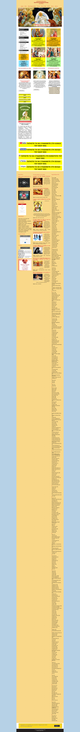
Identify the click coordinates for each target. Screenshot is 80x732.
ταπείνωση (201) (55, 664)
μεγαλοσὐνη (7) (54, 508)
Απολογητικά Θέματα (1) (56, 231)
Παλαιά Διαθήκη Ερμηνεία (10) (56, 578)
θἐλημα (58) (54, 396)
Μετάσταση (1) (54, 517)
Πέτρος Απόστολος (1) (56, 601)
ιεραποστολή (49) (55, 421)
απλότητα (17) (54, 228)
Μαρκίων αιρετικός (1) (56, 505)
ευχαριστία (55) (54, 371)
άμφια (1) (53, 211)
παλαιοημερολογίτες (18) (56, 580)
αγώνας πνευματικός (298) (56, 195)
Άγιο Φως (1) (54, 188)
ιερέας (45, 229)
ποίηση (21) (54, 610)
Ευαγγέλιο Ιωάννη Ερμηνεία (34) (55, 361)
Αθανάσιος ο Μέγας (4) (56, 199)
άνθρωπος (29, 223)
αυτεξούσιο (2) (54, 242)
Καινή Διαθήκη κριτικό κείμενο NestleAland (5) (56, 454)
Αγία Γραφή (25, 218)
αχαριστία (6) (54, 247)
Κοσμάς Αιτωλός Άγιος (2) (56, 477)
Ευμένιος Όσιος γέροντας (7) (56, 368)
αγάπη (19, 224)
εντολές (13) (54, 338)
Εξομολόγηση (48, 255)
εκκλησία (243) (54, 325)
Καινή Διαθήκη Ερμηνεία (38, 197)
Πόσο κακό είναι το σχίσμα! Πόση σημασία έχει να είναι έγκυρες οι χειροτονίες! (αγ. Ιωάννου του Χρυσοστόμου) (41, 259)
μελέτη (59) (54, 511)
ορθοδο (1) (54, 566)
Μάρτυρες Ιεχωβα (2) (55, 507)
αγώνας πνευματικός (22, 225)
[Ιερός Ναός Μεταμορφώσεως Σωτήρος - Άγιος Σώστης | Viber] (20, 156)
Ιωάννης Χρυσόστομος (22, 221)
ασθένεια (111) (54, 236)
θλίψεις (22, 229)
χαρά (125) (54, 702)
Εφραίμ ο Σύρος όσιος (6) (56, 377)
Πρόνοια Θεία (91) (55, 620)
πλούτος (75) (54, 604)
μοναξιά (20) (54, 527)
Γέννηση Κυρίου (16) (55, 271)
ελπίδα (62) (54, 336)
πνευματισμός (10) (55, 609)
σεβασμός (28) (54, 635)
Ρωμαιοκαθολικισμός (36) (56, 630)
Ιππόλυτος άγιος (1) (55, 432)
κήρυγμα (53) (54, 465)
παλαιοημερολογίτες (41, 269)
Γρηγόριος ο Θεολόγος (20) (56, 287)
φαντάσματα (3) (54, 688)
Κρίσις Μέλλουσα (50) (55, 481)
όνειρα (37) (54, 561)
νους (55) (53, 553)
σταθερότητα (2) (54, 643)
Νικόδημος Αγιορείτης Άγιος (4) (56, 546)
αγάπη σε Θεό (23, 224)
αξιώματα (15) (54, 222)
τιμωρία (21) (54, 670)
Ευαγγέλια (44, 197)
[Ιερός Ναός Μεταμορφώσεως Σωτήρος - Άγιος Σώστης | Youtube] (23, 143)
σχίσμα (46, 269)
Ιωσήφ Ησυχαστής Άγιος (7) (57, 449)
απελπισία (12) (54, 224)
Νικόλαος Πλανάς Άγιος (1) (56, 551)
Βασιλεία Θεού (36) (55, 256)
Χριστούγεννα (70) (55, 712)
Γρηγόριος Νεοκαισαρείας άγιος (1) (56, 284)
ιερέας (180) (54, 422)
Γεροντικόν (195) (55, 272)
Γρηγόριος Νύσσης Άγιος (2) (56, 286)
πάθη (28, 229)
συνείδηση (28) (54, 654)
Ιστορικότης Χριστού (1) (56, 440)
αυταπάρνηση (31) (55, 241)
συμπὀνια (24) (54, 652)
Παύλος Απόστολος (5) (56, 596)
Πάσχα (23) (54, 590)
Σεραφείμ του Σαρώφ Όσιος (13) (57, 637)
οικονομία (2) (54, 555)
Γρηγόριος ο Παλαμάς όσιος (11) (57, 289)
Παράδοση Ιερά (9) (55, 587)
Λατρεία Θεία (45, 230)
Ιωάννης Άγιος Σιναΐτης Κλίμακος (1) (56, 442)
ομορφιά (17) (54, 559)
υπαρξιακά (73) (54, 680)
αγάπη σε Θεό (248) (55, 180)
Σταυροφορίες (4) (55, 645)
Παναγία (25, 222)
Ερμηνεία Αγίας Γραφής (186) (56, 354)
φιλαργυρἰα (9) (54, 689)
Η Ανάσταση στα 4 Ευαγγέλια (54, 93)
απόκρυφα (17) (54, 230)
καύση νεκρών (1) (55, 463)
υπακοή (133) (54, 677)
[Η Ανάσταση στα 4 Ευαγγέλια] (54, 78)
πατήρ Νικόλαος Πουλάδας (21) (56, 592)
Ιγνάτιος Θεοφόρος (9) (56, 418)
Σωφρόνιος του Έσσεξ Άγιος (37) (56, 660)
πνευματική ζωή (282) (55, 607)
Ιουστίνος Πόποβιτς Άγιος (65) (56, 430)
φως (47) (53, 698)
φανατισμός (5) (54, 685)
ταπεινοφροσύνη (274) (56, 663)
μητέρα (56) (54, 520)
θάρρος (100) (54, 389)
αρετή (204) (54, 234)
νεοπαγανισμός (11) (55, 540)
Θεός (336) (54, 403)
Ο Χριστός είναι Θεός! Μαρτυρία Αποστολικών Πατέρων (25, 81)
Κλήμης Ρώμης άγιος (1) (56, 469)
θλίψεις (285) (54, 408)
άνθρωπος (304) (55, 218)
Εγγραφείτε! (56, 725)
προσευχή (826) (54, 622)
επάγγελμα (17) (54, 347)
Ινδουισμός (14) (54, 425)
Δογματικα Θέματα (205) (56, 313)
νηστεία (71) (54, 541)
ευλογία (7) (54, 366)
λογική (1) (53, 489)
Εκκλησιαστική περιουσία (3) (56, 328)
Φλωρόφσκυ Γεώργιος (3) (56, 694)
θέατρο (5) (53, 391)
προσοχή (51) (54, 623)
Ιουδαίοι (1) (54, 426)
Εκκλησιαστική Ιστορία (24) (56, 326)
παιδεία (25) (54, 573)
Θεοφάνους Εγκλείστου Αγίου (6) (56, 406)
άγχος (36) (53, 193)
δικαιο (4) (53, 306)
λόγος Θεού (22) (54, 491)
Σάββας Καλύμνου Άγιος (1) (57, 632)
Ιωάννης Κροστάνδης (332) (56, 446)
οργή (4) (53, 565)
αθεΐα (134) (54, 200)
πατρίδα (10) (54, 593)
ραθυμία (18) (54, 629)
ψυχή (25, 231)
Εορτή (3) (53, 346)
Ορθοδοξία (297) (55, 567)
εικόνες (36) (54, 321)
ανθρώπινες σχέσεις (25, 227)
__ (20, 236)
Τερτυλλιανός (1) (55, 667)
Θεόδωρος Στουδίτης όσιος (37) (56, 400)
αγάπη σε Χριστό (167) (56, 181)
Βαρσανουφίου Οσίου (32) (56, 255)
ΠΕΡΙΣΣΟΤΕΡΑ (21, 90)
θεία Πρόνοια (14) (55, 395)
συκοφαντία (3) (54, 649)
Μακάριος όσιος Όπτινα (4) (56, 499)
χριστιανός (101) (55, 710)
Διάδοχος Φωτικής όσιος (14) (56, 300)
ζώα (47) (53, 381)
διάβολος (19, 228)
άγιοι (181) (53, 189)
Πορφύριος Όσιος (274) (56, 615)
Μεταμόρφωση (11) (55, 514)
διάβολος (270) (54, 298)
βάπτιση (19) (54, 251)
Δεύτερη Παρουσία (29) (56, 295)
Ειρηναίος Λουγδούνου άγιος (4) (56, 323)
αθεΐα (36, 186)
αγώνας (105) (54, 194)
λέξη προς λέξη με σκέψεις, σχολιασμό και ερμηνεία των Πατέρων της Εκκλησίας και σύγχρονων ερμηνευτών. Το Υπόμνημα (38, 42)
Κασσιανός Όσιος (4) (55, 458)
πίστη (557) (54, 602)
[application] (24, 182)
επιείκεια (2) (54, 348)
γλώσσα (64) (54, 278)
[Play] (18, 186)
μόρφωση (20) (54, 531)
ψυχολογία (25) (54, 720)
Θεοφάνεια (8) (54, 404)
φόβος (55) (54, 695)
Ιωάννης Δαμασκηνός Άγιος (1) (56, 444)
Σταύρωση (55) (54, 646)
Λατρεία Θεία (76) (55, 486)
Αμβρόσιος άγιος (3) (55, 210)
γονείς (34, 243)
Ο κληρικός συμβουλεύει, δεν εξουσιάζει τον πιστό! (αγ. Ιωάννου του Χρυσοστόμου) (41, 246)
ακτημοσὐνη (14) (55, 206)
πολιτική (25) (54, 613)
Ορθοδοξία (29, 221)
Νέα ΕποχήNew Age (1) (56, 536)
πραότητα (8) (54, 616)
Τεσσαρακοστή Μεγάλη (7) (56, 668)
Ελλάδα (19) (54, 334)
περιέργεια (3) (54, 599)
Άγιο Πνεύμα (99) (55, 187)
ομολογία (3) (54, 558)
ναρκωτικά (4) (54, 535)
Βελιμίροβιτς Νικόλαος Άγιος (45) (56, 259)
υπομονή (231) (54, 683)
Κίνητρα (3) (54, 466)
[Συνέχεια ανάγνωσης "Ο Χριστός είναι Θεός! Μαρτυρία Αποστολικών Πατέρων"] (38, 182)
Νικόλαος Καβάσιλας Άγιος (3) (56, 550)
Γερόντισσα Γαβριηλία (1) (56, 273)
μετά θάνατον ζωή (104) (56, 513)
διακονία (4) (54, 303)
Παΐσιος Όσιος (20, 222)
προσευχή (26, 230)
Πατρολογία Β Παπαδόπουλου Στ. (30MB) (24, 101)
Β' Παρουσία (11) (55, 250)
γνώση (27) (54, 279)
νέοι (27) (53, 539)
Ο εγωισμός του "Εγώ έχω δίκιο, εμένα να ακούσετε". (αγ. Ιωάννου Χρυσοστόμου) (41, 233)
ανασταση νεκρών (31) (56, 216)
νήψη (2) (53, 542)
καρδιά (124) (54, 457)
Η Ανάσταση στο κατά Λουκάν (54, 90)
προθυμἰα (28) (54, 617)
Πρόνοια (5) (54, 619)
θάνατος (30, 228)
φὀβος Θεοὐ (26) (55, 696)
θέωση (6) (53, 407)
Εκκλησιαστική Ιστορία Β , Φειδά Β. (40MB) (24, 97)
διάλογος (37, 256)
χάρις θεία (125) (54, 704)
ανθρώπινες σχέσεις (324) (56, 217)
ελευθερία (34, 256)
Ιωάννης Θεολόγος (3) (56, 445)
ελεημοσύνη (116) (55, 332)
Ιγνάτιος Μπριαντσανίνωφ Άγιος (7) (56, 420)
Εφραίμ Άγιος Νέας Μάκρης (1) (56, 373)
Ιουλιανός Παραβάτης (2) (56, 427)
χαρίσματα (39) (54, 705)
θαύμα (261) (54, 390)
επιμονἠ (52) (54, 350)
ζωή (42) (53, 382)
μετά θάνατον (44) (55, 512)
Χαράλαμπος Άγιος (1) (56, 703)
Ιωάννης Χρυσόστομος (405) (56, 448)
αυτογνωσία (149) (55, 243)
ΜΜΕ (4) (53, 525)
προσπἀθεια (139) (55, 625)
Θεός (28, 218)
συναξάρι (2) (54, 653)
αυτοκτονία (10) (54, 246)
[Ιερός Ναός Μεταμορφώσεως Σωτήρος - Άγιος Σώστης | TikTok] (23, 161)
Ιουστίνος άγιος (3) (55, 428)
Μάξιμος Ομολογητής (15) (56, 502)
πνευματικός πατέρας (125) (56, 608)
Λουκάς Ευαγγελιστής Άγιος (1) (56, 493)
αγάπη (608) (54, 177)
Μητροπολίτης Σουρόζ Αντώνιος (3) (56, 522)
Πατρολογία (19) (55, 595)
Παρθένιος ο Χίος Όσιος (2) (56, 589)
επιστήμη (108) (54, 351)
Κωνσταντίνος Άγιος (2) (56, 484)
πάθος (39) (54, 572)
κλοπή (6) (53, 471)
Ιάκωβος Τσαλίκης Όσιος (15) (56, 416)
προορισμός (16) (55, 621)
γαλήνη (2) (54, 267)
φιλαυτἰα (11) (54, 690)
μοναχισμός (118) (55, 528)
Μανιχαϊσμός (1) (55, 501)
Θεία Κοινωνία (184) (55, 392)
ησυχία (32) (54, 385)
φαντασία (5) (54, 686)
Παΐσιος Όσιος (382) (55, 575)
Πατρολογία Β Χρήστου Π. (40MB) (24, 99)
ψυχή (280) (54, 719)
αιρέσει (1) (54, 201)
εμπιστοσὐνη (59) (55, 337)
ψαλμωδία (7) (54, 715)
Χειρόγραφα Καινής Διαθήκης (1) (55, 707)
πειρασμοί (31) (54, 597)
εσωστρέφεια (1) (55, 358)
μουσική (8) (54, 532)
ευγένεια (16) (54, 363)
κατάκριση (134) (54, 459)
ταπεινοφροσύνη (21, 231)
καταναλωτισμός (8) (55, 460)
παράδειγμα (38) (55, 584)
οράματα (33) (54, 564)
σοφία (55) (53, 640)
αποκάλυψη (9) (54, 229)
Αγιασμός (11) (54, 186)
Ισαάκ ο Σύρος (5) (55, 433)
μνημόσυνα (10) (54, 526)
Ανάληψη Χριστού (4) (55, 213)
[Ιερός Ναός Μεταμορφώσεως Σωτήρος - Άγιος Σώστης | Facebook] (23, 150)
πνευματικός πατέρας (36, 230)
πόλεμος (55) (54, 611)
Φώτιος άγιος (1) (55, 700)
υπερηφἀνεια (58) (55, 681)
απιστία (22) (54, 225)
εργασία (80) (54, 352)
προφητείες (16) (54, 627)
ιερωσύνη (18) (54, 424)
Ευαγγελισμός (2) (55, 362)
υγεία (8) (53, 675)
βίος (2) (53, 264)
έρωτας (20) (54, 355)
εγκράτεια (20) (54, 318)
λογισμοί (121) (54, 490)
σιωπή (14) (54, 639)
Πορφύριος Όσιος (21, 223)
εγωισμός (23, 228)
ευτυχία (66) (54, 370)
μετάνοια (25, 229)
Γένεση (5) (53, 270)
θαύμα (19, 229)
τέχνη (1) (53, 669)
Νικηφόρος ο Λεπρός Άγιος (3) (56, 544)
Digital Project (41, 730)
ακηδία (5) (53, 205)
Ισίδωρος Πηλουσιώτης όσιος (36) (56, 435)
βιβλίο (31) (54, 262)
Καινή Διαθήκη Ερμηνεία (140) (56, 452)
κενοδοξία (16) (54, 464)
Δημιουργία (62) (54, 297)
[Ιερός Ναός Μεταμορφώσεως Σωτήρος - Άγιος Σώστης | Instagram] (23, 167)
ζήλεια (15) (54, 380)
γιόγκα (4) (53, 277)
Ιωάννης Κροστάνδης (22, 219)
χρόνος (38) (54, 713)
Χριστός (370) (54, 711)
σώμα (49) (53, 657)
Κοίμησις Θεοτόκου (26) (56, 472)
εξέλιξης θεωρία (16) (55, 340)
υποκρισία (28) (54, 682)
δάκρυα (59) (54, 292)
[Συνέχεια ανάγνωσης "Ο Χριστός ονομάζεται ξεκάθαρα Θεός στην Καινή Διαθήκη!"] (38, 207)
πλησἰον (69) (54, 603)
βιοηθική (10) (54, 263)
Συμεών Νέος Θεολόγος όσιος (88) (56, 651)
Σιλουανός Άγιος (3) (55, 638)
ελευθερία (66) (54, 333)
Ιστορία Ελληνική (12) (55, 437)
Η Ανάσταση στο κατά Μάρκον (54, 89)
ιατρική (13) (54, 417)
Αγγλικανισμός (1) (55, 183)
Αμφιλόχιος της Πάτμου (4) (56, 212)
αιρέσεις (27, 225)
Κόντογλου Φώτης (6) (55, 476)
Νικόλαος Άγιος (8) (55, 548)
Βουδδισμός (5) (54, 265)
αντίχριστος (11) (54, 219)
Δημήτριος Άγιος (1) (55, 296)
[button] (24, 182)
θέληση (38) (54, 397)
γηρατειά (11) (54, 276)
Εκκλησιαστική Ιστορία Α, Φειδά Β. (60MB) (24, 95)
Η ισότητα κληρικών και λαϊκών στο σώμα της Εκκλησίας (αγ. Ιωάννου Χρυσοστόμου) (41, 220)
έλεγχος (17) (54, 331)
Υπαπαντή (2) (54, 678)
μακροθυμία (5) (54, 500)
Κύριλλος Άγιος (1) (55, 483)
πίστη (30, 229)
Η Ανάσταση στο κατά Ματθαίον (54, 87)
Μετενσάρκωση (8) (55, 519)
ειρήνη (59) (54, 324)
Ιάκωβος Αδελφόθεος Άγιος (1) (56, 414)
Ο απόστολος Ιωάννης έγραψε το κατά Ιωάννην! (40, 188)
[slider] (23, 186)
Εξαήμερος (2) (54, 339)
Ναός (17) (53, 534)
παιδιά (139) (54, 574)
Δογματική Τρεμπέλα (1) (56, 314)
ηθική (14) (53, 384)
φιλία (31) (53, 691)
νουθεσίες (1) (54, 552)
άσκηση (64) (54, 237)
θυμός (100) (54, 411)
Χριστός (26, 223)
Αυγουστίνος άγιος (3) (55, 240)
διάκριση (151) (54, 304)
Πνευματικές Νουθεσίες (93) (57, 605)
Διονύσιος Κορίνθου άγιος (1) (56, 311)
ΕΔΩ (26, 59)
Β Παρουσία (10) (55, 249)
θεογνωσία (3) (54, 398)
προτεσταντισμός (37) (55, 626)
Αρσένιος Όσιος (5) (55, 235)
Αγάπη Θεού (20, 218)
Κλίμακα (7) (54, 470)
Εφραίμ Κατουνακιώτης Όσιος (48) (56, 375)
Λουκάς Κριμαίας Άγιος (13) (56, 494)
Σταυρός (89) (54, 644)
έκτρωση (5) (54, 330)
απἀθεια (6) (54, 223)
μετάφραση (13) (54, 518)
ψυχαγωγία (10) (54, 718)
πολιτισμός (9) (54, 614)
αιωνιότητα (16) (54, 204)
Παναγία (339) (54, 581)
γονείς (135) (54, 282)
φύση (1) (53, 697)
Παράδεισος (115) (55, 585)
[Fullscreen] (29, 186)
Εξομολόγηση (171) (55, 342)
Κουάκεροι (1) (54, 478)
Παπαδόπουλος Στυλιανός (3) (56, 583)
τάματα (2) (53, 662)
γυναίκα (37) (54, 290)
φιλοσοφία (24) (54, 692)
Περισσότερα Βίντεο (21, 187)
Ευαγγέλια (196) (54, 359)
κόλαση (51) (54, 475)
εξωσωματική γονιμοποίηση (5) (57, 345)
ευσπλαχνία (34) (55, 369)
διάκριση (41, 243)
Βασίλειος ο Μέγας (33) (56, 257)
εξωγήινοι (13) (54, 343)
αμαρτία (19, 227)
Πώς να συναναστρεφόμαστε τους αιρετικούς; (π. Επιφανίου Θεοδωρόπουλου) (41, 273)
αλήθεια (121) (54, 207)
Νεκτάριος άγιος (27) (55, 538)
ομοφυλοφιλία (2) (55, 560)
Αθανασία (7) (54, 198)
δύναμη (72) (54, 315)
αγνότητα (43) (54, 192)
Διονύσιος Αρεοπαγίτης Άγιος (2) (56, 309)
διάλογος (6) (54, 305)
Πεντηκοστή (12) (55, 598)
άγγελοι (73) (54, 182)
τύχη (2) (53, 673)
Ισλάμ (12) (53, 436)
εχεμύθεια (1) (54, 378)
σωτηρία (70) (54, 658)
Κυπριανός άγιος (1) (55, 482)
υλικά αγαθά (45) (55, 676)
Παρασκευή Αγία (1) (55, 588)
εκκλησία (26, 228)
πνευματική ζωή (21, 230)
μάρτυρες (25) (54, 506)
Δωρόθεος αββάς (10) (55, 316)
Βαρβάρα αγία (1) (55, 254)
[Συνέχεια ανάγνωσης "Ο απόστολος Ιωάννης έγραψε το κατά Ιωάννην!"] (38, 192)
